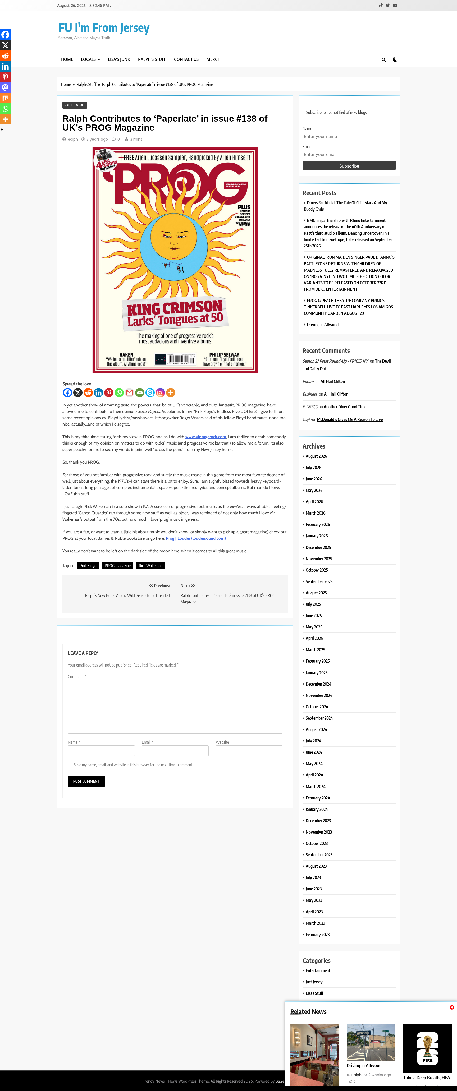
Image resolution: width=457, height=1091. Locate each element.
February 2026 (318, 524)
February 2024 (318, 798)
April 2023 (314, 911)
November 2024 (319, 695)
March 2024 (316, 786)
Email (147, 742)
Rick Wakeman (151, 565)
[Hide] (2, 129)
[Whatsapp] (119, 392)
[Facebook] (67, 392)
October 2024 (317, 706)
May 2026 (314, 490)
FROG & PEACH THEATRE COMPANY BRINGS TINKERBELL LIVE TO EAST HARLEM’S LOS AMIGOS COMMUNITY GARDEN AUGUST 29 (348, 307)
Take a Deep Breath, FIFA (426, 1077)
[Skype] (150, 392)
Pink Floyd (88, 565)
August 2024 (316, 729)
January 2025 (317, 672)
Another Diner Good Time (345, 406)
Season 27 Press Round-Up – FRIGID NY (335, 361)
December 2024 (318, 684)
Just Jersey (314, 981)
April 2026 (314, 501)
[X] (78, 392)
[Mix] (5, 98)
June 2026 (314, 479)
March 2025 (315, 649)
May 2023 (314, 900)
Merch (214, 59)
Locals (88, 59)
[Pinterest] (108, 392)
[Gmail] (129, 392)
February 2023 (318, 934)
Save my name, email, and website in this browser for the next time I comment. (133, 764)
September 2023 (319, 854)
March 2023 (315, 923)
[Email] (139, 392)
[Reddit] (88, 392)
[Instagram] (160, 392)
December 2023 (318, 820)
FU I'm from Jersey (103, 27)
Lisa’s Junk (119, 59)
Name (74, 742)
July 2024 (313, 740)
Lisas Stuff (314, 993)
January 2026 (317, 535)
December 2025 (318, 547)
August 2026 (316, 456)
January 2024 (317, 809)
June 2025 (314, 615)
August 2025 (316, 592)
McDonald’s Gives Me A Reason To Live (350, 419)
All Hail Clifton (333, 381)
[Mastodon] (5, 87)
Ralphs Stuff (75, 105)
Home (67, 59)
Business (310, 394)
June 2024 (314, 752)
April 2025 (314, 638)
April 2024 (314, 775)
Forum (308, 381)
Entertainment (318, 970)
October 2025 (317, 570)
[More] (170, 392)
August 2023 (316, 866)
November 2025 (319, 558)
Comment (77, 676)
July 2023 (313, 877)
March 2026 (316, 513)
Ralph (73, 139)
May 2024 (314, 763)
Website (222, 742)
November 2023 (319, 832)
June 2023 (314, 888)
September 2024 (319, 718)
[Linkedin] (98, 392)
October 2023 (317, 843)
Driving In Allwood (364, 1065)
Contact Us (186, 59)
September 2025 (319, 581)
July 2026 (313, 467)
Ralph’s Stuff (152, 59)
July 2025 (313, 604)
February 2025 (318, 661)
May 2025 (314, 627)
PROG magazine (118, 565)
